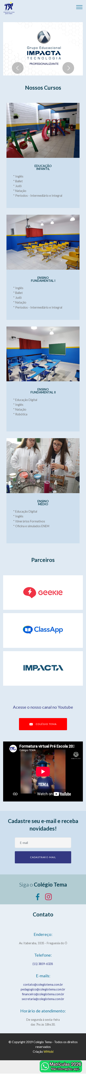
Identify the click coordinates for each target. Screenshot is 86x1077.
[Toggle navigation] (79, 7)
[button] (17, 68)
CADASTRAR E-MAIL (43, 857)
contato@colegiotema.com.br (43, 984)
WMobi (48, 1051)
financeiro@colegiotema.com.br (43, 994)
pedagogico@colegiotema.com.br (43, 989)
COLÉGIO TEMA (46, 724)
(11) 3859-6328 (43, 964)
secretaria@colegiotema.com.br (43, 999)
